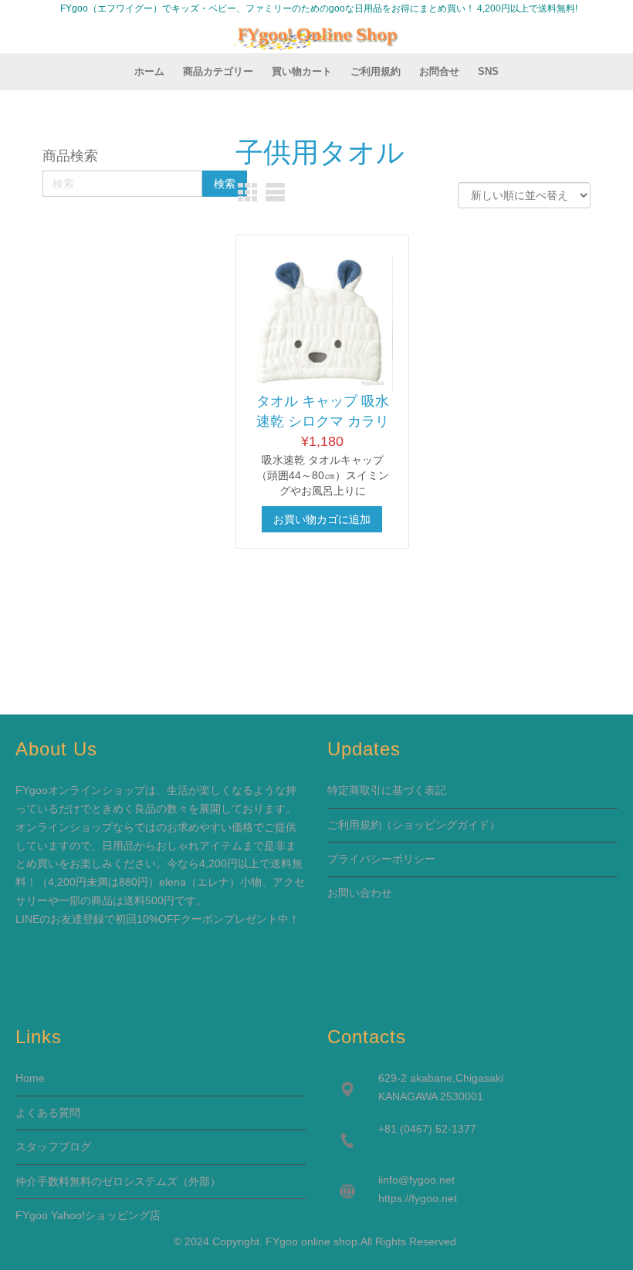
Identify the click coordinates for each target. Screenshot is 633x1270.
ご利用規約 (354, 825)
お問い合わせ (359, 893)
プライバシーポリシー (381, 859)
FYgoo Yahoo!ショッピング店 (88, 1215)
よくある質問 (47, 1112)
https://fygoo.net (417, 1198)
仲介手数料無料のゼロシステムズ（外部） (118, 1181)
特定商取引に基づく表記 (386, 790)
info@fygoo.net (418, 1180)
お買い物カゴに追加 (322, 519)
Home (30, 1078)
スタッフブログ (53, 1146)
